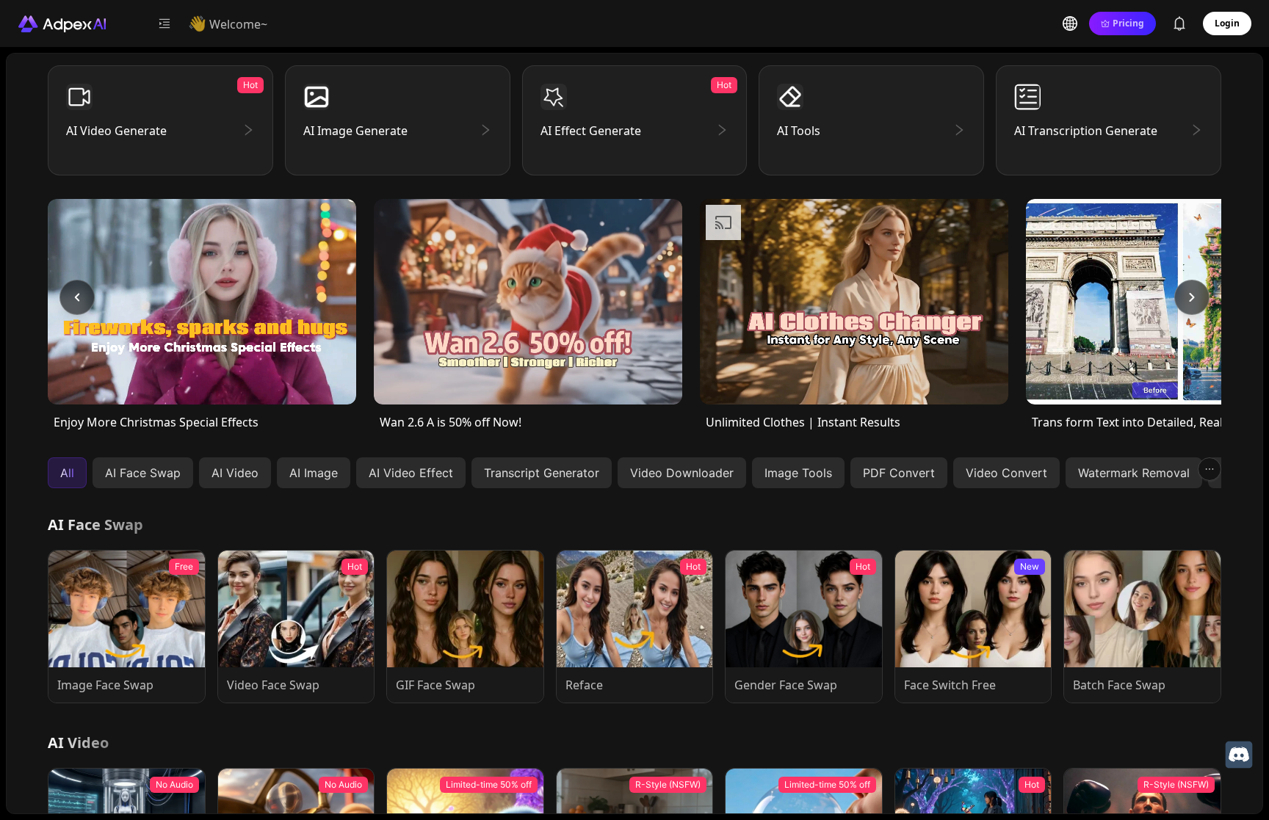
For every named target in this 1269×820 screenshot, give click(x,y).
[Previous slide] (77, 297)
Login (1227, 23)
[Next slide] (1192, 297)
